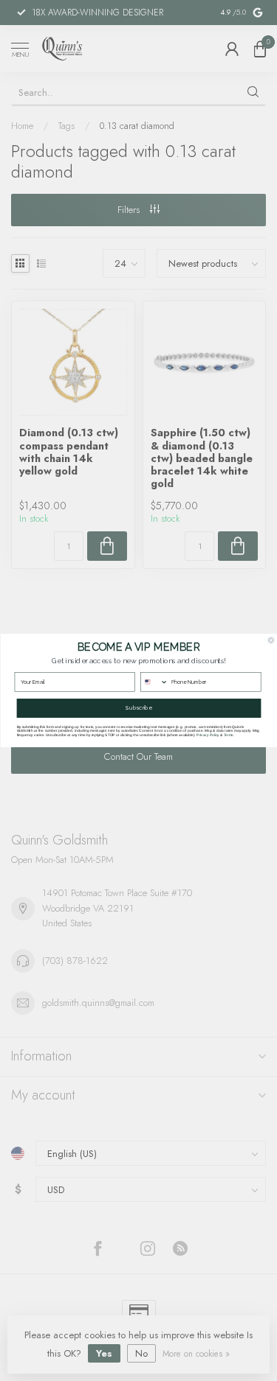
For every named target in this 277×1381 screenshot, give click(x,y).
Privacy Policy (207, 734)
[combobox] (154, 682)
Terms (228, 734)
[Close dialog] (271, 640)
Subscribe (138, 708)
